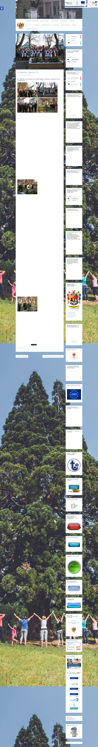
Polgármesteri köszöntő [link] (32, 21)
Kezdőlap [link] (74, 25)
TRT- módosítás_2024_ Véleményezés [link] (71, 317)
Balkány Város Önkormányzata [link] (32, 15)
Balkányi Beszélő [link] (44, 21)
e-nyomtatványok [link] (65, 25)
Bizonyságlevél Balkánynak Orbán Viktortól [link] (53, 356)
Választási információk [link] (32, 28)
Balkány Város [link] (28, 75)
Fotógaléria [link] (74, 115)
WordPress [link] (80, 745)
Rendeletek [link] (72, 21)
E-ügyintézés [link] (55, 25)
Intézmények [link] (36, 25)
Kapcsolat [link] (28, 25)
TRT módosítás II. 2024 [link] (71, 314)
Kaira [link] (22, 745)
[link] (1, 8)
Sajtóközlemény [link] (74, 342)
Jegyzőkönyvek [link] (64, 21)
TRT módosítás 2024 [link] (71, 313)
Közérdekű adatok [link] (45, 25)
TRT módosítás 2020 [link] (71, 312)
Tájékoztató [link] (74, 340)
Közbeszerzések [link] (54, 21)
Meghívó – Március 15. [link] (22, 356)
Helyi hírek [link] (23, 347)
